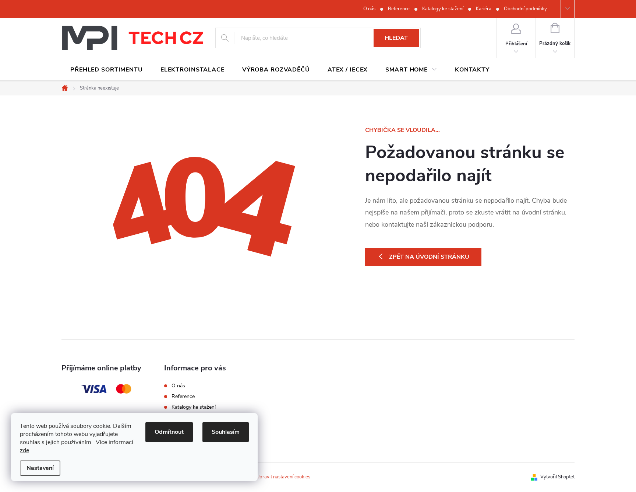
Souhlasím (226, 432)
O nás (369, 9)
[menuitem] (106, 69)
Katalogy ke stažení (442, 9)
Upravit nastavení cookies (283, 477)
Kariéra (483, 9)
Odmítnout (169, 432)
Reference (399, 9)
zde (24, 450)
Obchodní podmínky (525, 9)
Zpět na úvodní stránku (429, 257)
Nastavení (40, 468)
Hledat (396, 38)
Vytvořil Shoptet (557, 477)
